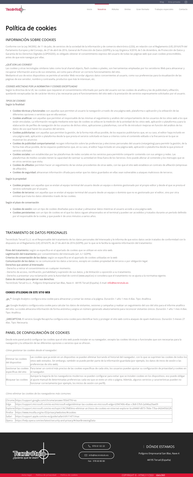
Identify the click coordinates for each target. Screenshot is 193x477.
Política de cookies (69, 475)
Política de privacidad (46, 475)
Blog (162, 2)
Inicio (89, 9)
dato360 (160, 475)
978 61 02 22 (98, 446)
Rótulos (115, 9)
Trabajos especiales (164, 9)
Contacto (183, 9)
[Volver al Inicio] (15, 9)
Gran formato (142, 9)
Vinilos (127, 9)
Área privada (174, 2)
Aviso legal (27, 475)
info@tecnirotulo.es (118, 282)
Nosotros (102, 9)
